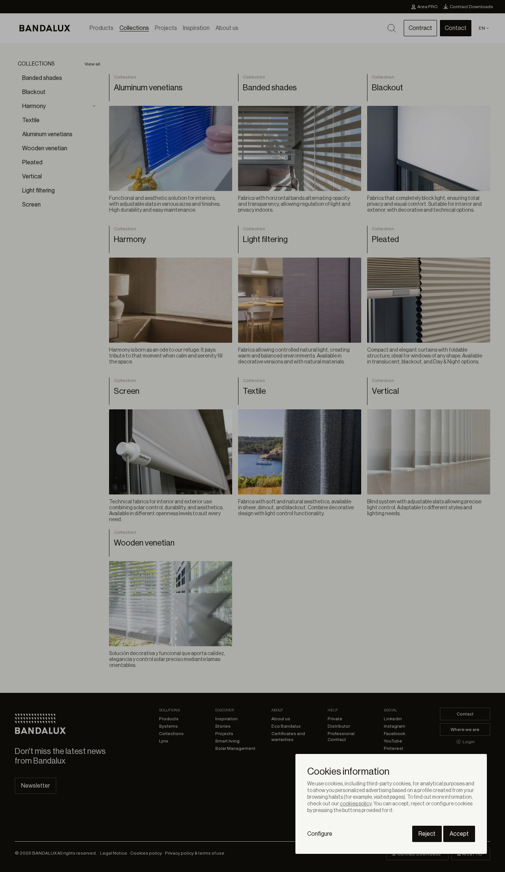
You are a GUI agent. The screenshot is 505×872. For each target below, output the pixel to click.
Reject (426, 834)
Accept (459, 834)
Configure (319, 834)
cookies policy (356, 803)
